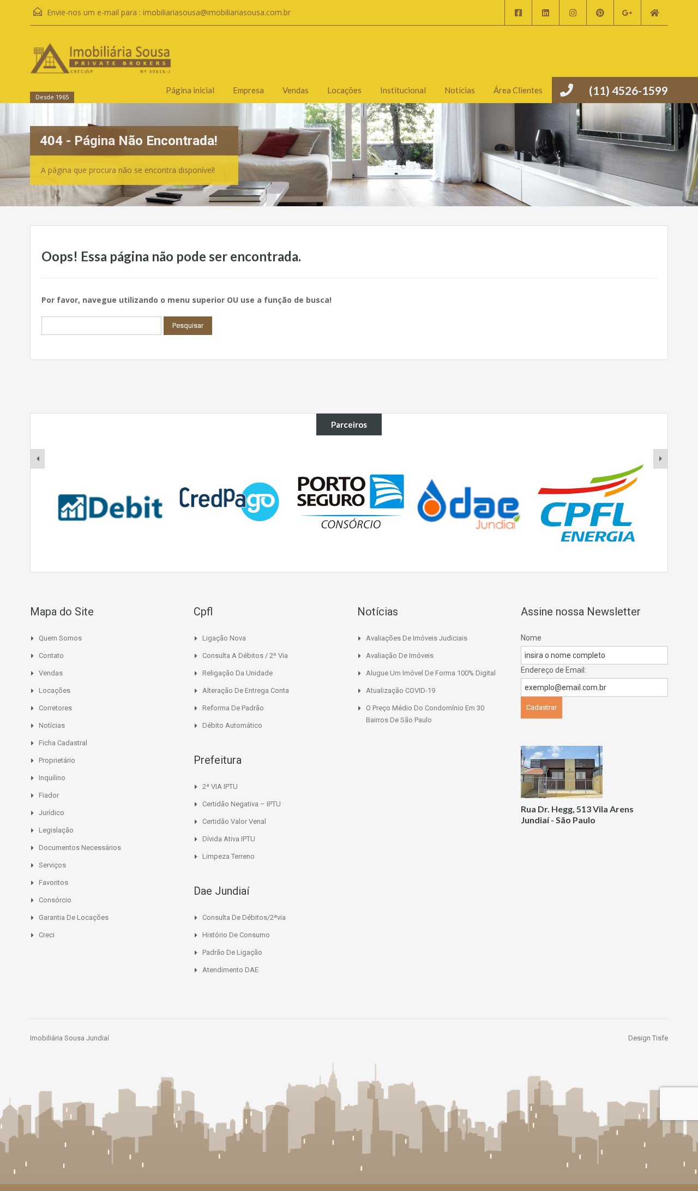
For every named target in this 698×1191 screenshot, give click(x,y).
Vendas (295, 90)
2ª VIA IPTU (220, 786)
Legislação (56, 830)
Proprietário (57, 760)
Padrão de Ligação (232, 952)
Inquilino (52, 778)
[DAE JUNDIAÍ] (469, 503)
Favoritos (53, 882)
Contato (51, 655)
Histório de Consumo (236, 935)
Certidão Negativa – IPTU (241, 804)
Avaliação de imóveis (400, 655)
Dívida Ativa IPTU (228, 839)
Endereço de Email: (553, 670)
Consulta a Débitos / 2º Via (245, 655)
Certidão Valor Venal (234, 821)
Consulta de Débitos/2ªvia (244, 917)
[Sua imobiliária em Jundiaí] (101, 69)
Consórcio (55, 900)
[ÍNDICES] (110, 503)
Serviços (52, 865)
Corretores (55, 708)
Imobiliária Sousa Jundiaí (69, 1038)
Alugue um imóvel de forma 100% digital (431, 673)
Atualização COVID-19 (400, 690)
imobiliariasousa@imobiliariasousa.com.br (217, 12)
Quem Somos (60, 638)
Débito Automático (232, 725)
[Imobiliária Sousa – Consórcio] (349, 503)
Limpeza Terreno (228, 856)
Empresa (248, 90)
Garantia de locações (74, 917)
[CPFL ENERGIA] (588, 503)
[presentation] (38, 459)
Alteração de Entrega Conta (245, 690)
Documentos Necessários (80, 847)
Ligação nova (224, 638)
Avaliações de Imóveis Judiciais (416, 638)
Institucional (403, 90)
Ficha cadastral (63, 743)
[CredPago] (230, 503)
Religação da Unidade (237, 673)
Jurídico (51, 813)
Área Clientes (518, 90)
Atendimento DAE (230, 970)
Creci (47, 935)
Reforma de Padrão (233, 708)
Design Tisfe (648, 1038)
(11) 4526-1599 (628, 90)
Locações (344, 90)
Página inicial (190, 90)
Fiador (49, 795)
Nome (531, 637)
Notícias (459, 90)
